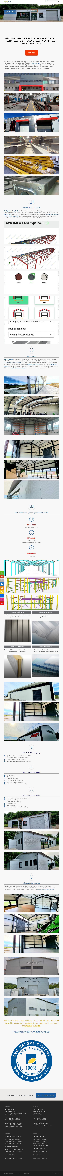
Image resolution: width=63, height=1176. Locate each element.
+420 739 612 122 (42, 1145)
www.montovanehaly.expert (12, 363)
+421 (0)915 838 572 (15, 1152)
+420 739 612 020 (42, 1123)
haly (38, 212)
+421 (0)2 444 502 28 (16, 1150)
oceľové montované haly (18, 368)
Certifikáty (26, 1173)
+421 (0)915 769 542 (15, 1125)
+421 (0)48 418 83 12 (14, 1118)
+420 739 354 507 (42, 1152)
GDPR (19, 1173)
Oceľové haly (36, 63)
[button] (58, 2)
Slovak (48, 0)
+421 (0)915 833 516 (15, 1123)
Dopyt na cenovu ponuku (45, 1095)
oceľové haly (7, 214)
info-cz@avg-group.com (44, 1125)
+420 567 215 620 (41, 1118)
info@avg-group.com (33, 364)
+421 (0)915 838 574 (15, 1158)
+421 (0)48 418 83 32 (14, 1120)
